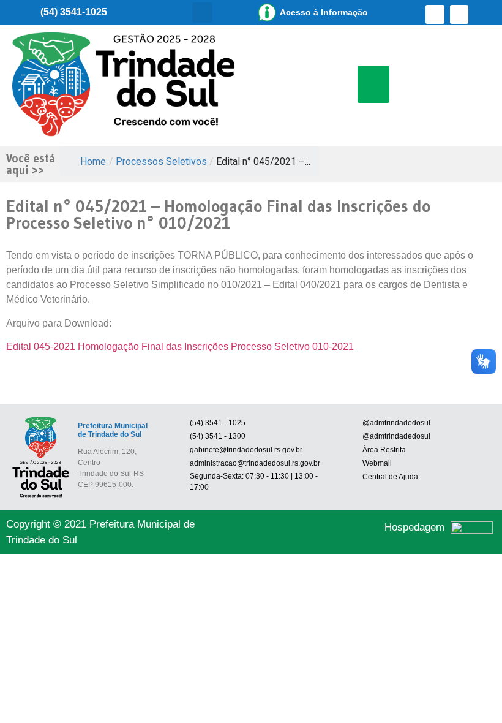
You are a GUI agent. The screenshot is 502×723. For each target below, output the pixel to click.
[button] (202, 12)
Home (93, 161)
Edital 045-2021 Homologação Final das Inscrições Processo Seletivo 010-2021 (180, 346)
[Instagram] (459, 14)
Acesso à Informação (324, 12)
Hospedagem (414, 527)
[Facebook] (434, 14)
